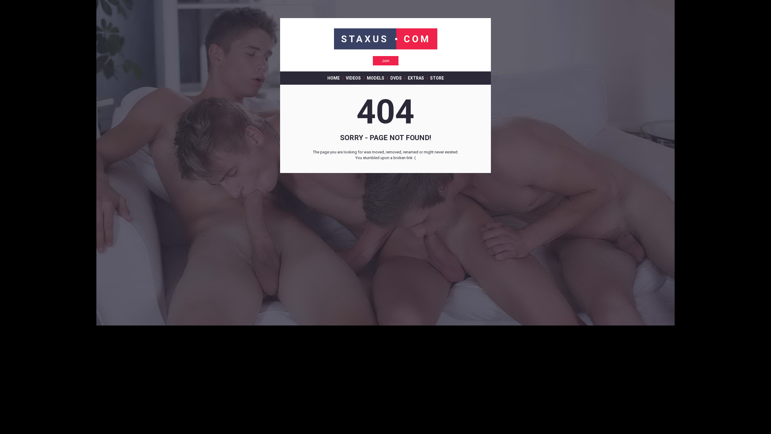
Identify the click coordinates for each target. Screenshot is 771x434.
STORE (437, 78)
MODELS (375, 78)
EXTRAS (416, 78)
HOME (333, 78)
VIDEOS (353, 78)
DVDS (396, 78)
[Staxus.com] (385, 39)
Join (385, 60)
